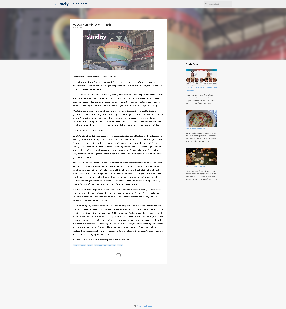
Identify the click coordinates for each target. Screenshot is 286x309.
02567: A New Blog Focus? (195, 166)
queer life (98, 245)
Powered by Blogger (144, 306)
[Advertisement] (118, 283)
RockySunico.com (73, 4)
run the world (109, 245)
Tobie (120, 245)
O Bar (90, 245)
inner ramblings (79, 245)
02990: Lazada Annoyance (195, 129)
